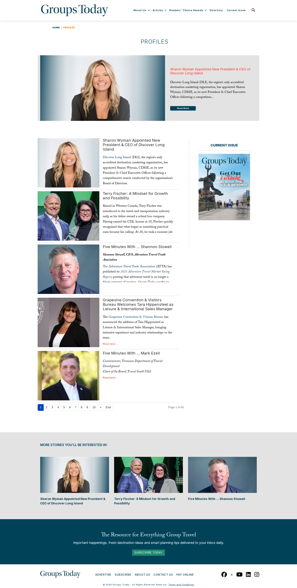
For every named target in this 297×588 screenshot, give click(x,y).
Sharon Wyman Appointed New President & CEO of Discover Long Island (134, 145)
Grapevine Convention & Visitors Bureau (136, 317)
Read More (183, 108)
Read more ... (110, 343)
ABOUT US (142, 574)
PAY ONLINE (185, 574)
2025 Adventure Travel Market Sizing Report (136, 274)
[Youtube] (239, 573)
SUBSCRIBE (123, 574)
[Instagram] (256, 573)
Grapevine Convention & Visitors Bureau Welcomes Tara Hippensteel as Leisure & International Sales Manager (138, 304)
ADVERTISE (103, 574)
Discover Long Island (117, 157)
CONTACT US (163, 574)
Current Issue (236, 10)
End (108, 407)
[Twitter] (231, 573)
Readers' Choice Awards (186, 10)
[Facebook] (224, 573)
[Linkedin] (248, 573)
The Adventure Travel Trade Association (129, 267)
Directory (216, 10)
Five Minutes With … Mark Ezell (131, 353)
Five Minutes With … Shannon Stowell (137, 246)
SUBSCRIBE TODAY (148, 552)
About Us (139, 10)
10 (94, 407)
